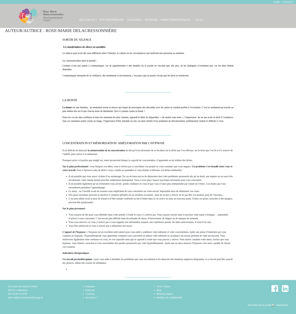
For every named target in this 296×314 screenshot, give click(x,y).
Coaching (134, 19)
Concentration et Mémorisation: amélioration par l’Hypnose (113, 143)
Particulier (90, 290)
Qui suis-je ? (88, 19)
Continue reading (70, 81)
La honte (69, 100)
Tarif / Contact (283, 2)
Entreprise (90, 286)
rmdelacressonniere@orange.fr (28, 297)
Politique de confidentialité (169, 297)
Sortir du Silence (76, 39)
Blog (199, 19)
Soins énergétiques (175, 19)
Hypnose (151, 19)
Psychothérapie (112, 19)
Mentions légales (164, 294)
